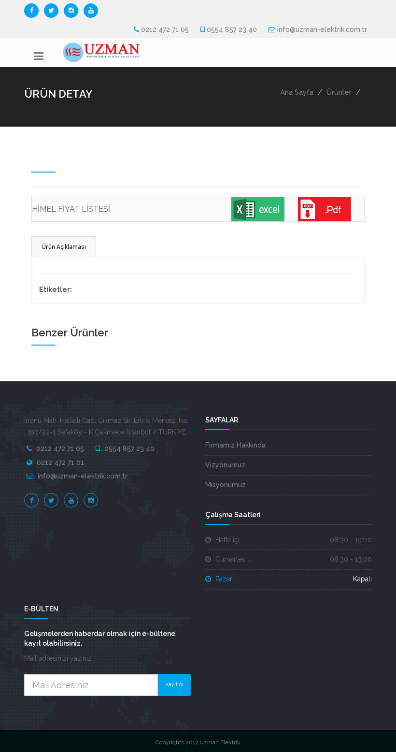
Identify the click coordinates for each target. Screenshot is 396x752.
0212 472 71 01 (60, 462)
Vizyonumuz (225, 465)
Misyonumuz (225, 485)
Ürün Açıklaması (64, 247)
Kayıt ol (174, 684)
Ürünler (339, 92)
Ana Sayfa (296, 92)
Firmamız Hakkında (235, 445)
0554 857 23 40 (232, 29)
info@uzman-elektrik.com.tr (322, 29)
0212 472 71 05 (165, 29)
